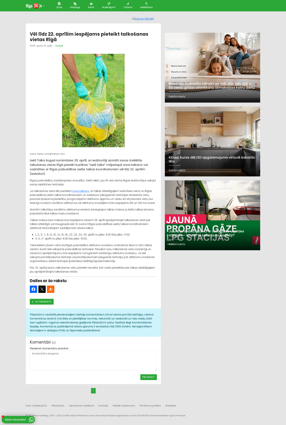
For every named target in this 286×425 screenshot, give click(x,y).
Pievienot (149, 377)
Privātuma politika (150, 405)
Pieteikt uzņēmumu (124, 405)
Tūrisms (127, 7)
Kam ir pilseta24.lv (36, 405)
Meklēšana (146, 7)
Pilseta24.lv (58, 405)
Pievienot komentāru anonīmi (49, 348)
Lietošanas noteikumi (81, 405)
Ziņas (59, 7)
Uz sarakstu (43, 301)
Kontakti (103, 405)
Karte (91, 7)
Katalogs (75, 7)
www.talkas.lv (80, 191)
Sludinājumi (108, 7)
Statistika (170, 405)
